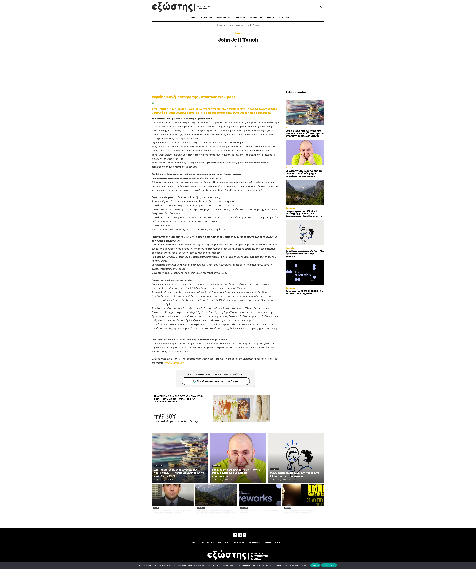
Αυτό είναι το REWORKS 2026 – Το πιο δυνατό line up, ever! (304, 292)
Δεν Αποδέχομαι (329, 565)
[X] (244, 535)
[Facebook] (235, 535)
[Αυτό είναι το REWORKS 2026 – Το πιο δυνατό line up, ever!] (305, 272)
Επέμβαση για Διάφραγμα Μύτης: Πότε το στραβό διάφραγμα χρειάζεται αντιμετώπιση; (304, 173)
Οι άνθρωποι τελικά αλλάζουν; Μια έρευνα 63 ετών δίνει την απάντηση (305, 253)
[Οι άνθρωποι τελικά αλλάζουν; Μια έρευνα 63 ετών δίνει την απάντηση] (305, 232)
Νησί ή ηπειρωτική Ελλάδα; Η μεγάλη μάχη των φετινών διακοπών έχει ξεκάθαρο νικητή (304, 213)
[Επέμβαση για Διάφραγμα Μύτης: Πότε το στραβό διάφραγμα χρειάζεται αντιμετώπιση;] (305, 152)
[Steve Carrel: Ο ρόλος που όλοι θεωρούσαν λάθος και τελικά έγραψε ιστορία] (173, 495)
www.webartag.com (174, 363)
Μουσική (239, 25)
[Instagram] (240, 535)
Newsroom (290, 128)
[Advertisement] (238, 72)
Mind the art (229, 25)
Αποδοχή (315, 565)
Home (219, 25)
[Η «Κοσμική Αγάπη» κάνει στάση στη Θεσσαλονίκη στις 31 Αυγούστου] (303, 495)
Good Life (290, 168)
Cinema (156, 507)
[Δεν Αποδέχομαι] (473, 565)
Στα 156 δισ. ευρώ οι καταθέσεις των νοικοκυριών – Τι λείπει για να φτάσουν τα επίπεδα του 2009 (305, 133)
